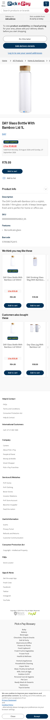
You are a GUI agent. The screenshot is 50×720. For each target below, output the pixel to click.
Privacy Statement (9, 700)
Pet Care (24, 679)
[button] (3, 4)
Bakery (24, 632)
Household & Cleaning (24, 663)
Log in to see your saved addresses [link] (25, 53)
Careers (6, 445)
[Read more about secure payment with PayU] (25, 614)
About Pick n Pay (9, 450)
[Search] (46, 10)
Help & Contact (9, 417)
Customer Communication (13, 538)
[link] (14, 19)
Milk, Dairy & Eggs (24, 671)
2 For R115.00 (12, 291)
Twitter (5, 591)
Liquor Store (24, 666)
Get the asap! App (10, 578)
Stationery (24, 685)
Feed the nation (9, 509)
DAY (4, 134)
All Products (18, 60)
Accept (37, 716)
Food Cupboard (24, 648)
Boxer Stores (8, 491)
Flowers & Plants (24, 645)
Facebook (7, 587)
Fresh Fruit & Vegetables (24, 651)
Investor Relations (10, 496)
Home (4, 60)
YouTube (6, 600)
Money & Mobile (9, 458)
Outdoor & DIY (24, 674)
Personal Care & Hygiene (24, 677)
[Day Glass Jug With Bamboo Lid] (35, 330)
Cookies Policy (7, 705)
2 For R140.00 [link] (10, 146)
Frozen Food (24, 653)
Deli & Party (24, 640)
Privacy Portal (8, 529)
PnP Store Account (10, 500)
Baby (24, 629)
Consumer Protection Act (12, 413)
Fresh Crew (7, 582)
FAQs (5, 404)
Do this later (25, 39)
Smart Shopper (9, 463)
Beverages (24, 635)
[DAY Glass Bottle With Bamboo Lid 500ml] (12, 262)
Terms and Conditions (11, 409)
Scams (5, 525)
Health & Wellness (24, 656)
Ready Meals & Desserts (24, 682)
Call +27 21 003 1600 (10, 430)
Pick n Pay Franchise (10, 467)
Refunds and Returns (11, 533)
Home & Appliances (36, 60)
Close (13, 716)
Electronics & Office (24, 643)
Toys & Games (24, 687)
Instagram (7, 596)
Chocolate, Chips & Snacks (24, 637)
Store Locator (8, 563)
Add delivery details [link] (25, 46)
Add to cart (12, 171)
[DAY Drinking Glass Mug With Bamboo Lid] (35, 262)
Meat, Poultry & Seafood (24, 669)
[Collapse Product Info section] (46, 189)
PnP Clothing (8, 487)
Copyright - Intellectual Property (15, 550)
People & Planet (9, 454)
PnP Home (7, 483)
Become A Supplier (10, 505)
